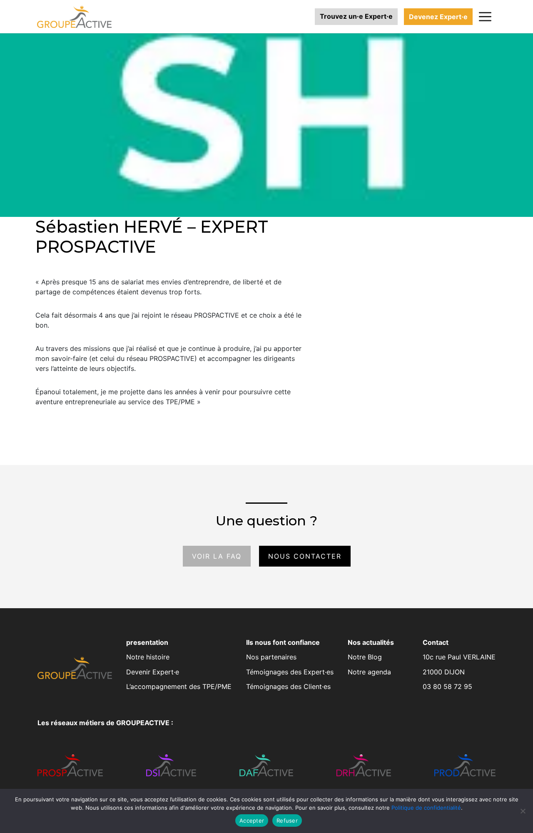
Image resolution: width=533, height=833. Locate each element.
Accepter (251, 820)
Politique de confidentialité (426, 807)
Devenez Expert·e (438, 16)
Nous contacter (304, 556)
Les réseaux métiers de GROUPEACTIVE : (105, 723)
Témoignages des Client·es (288, 686)
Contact (435, 642)
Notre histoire (147, 657)
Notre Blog (365, 657)
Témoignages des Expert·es (290, 672)
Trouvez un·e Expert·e (356, 16)
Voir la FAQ (217, 556)
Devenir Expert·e (152, 672)
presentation (147, 642)
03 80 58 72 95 (447, 686)
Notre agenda (369, 672)
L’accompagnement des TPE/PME (179, 686)
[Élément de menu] (485, 16)
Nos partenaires (271, 657)
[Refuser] (522, 811)
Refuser (287, 820)
